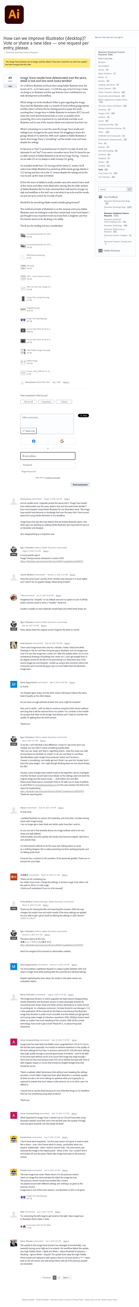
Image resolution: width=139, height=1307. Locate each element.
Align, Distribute (105, 73)
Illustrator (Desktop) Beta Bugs (117, 201)
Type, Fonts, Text (105, 173)
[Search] (129, 189)
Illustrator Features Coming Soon (118, 241)
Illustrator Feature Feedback (116, 235)
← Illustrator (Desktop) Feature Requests (20, 52)
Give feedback (111, 196)
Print (100, 143)
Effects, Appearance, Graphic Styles (112, 99)
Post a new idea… (106, 58)
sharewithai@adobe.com (46, 785)
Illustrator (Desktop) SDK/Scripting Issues (113, 220)
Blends (101, 77)
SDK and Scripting (105, 150)
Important (48, 402)
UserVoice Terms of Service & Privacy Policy (66, 1299)
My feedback (103, 66)
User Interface (104, 177)
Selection (102, 154)
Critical (66, 402)
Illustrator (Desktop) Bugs (115, 207)
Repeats (101, 147)
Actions (101, 69)
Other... (101, 132)
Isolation (101, 117)
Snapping (102, 158)
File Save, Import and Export (110, 106)
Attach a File (30, 431)
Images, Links (104, 113)
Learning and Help (106, 124)
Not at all (30, 402)
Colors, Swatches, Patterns (109, 92)
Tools (110, 54)
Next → (67, 1277)
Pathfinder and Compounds (109, 135)
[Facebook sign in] (33, 441)
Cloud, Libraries (104, 88)
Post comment (80, 484)
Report (67, 499)
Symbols (101, 165)
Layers (101, 120)
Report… (66, 382)
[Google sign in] (62, 441)
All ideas (101, 62)
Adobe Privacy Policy (109, 1299)
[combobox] (113, 189)
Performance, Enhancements (110, 139)
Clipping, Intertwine (106, 84)
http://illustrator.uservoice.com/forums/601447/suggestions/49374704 (51, 945)
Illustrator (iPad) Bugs (113, 225)
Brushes (101, 81)
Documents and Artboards (109, 96)
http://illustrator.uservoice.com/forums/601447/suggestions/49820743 (51, 791)
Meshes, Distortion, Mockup (110, 128)
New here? (48, 477)
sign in (120, 37)
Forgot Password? (28, 471)
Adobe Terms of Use (92, 1299)
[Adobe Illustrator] (14, 15)
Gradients (102, 109)
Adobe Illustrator (112, 250)
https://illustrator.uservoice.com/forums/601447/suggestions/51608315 (51, 561)
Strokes (101, 162)
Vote (10, 86)
